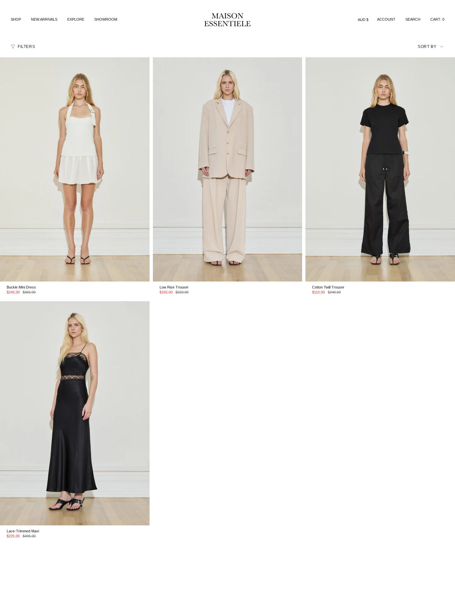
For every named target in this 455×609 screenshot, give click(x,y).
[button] (16, 19)
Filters (26, 46)
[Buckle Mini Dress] (75, 169)
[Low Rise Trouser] (227, 169)
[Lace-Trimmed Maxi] (75, 413)
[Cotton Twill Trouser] (380, 169)
